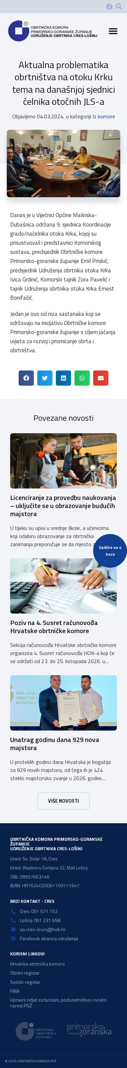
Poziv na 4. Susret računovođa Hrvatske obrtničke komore (54, 626)
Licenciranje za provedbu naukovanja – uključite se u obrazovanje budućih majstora (63, 505)
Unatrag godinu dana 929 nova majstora (54, 743)
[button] (119, 6)
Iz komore (103, 116)
